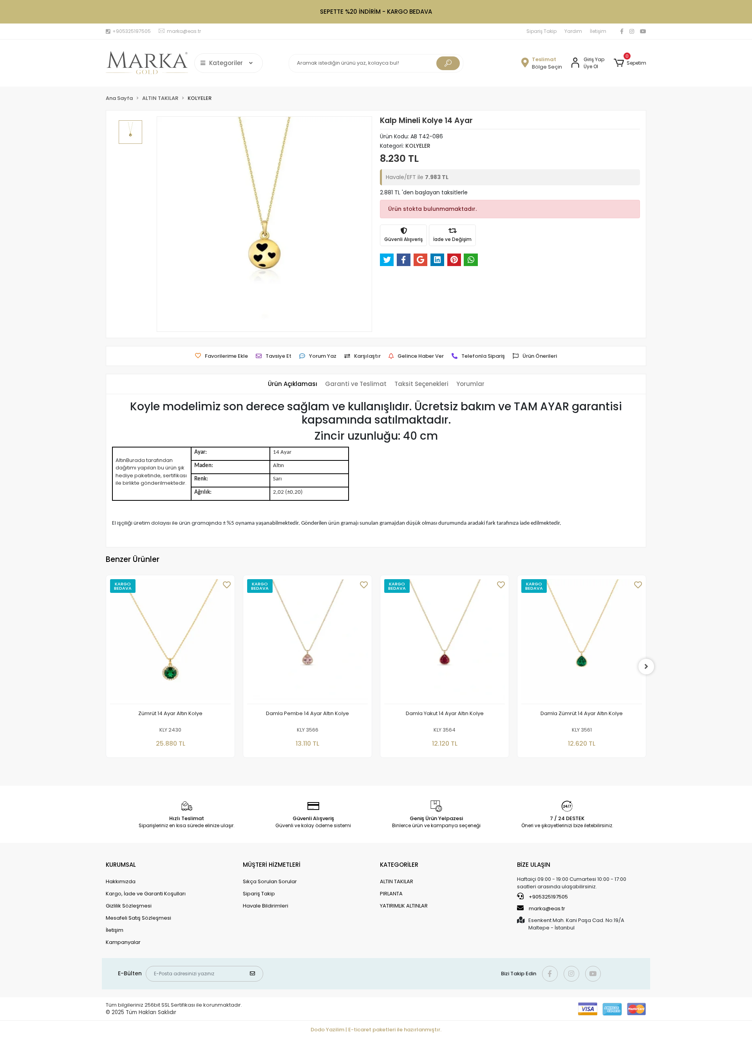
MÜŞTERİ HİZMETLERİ (271, 864)
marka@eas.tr (547, 908)
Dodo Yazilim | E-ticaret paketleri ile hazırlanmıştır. (376, 1029)
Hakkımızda (121, 881)
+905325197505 (548, 896)
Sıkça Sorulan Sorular (270, 881)
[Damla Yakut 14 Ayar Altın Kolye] (444, 641)
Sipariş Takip (541, 31)
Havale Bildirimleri (265, 905)
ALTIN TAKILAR (396, 881)
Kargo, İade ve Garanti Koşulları (146, 893)
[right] (646, 666)
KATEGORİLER (399, 864)
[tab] (292, 384)
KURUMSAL (121, 864)
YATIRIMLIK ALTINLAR (404, 905)
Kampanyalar (123, 942)
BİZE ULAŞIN (533, 864)
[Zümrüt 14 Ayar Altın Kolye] (170, 641)
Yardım (573, 31)
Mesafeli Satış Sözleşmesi (138, 918)
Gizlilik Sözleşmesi (129, 905)
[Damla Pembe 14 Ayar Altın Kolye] (307, 641)
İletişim (598, 31)
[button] (630, 63)
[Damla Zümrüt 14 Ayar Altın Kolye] (581, 641)
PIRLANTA (391, 893)
